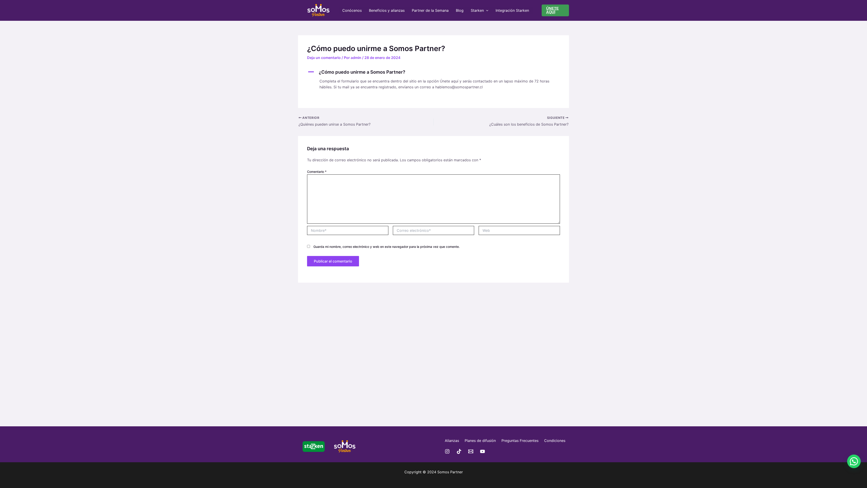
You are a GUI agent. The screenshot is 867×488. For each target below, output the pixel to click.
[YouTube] (482, 451)
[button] (555, 10)
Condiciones (554, 440)
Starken (477, 10)
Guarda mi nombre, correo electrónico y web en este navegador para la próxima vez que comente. (386, 247)
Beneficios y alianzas (387, 10)
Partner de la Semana (430, 10)
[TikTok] (459, 451)
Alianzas (452, 440)
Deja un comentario (324, 57)
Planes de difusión (480, 440)
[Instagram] (447, 451)
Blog (460, 10)
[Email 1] (470, 451)
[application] (486, 10)
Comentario (316, 172)
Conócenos (352, 10)
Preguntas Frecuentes (519, 440)
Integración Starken (512, 10)
